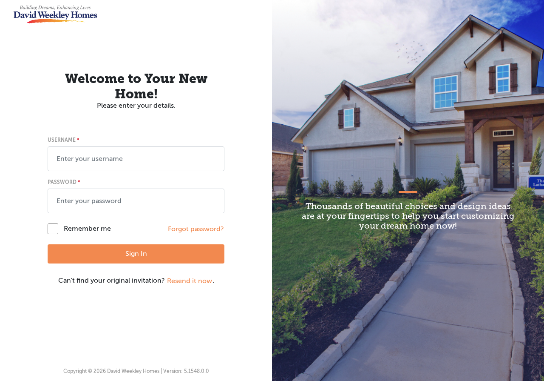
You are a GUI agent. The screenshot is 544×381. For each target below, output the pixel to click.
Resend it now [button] (189, 281)
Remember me (87, 228)
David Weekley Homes (133, 371)
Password (64, 182)
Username (63, 140)
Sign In (136, 254)
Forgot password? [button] (196, 229)
